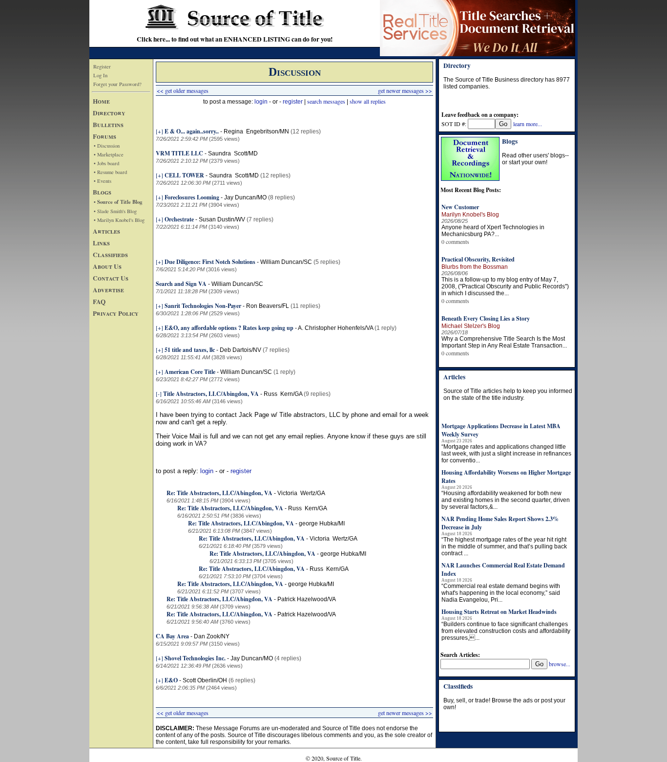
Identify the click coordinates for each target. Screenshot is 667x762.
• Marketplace (109, 154)
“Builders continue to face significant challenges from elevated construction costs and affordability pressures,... (505, 631)
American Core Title (190, 372)
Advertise (108, 290)
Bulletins (108, 125)
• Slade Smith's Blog (115, 211)
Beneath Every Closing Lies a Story (485, 318)
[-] (159, 393)
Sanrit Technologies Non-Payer (203, 306)
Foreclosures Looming (192, 197)
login (261, 101)
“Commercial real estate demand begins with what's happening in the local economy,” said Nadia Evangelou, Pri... (500, 593)
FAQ (99, 301)
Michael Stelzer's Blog (470, 326)
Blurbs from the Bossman (474, 266)
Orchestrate (179, 219)
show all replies (368, 101)
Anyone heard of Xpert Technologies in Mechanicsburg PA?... (492, 231)
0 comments (455, 241)
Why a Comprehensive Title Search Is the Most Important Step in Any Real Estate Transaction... (504, 342)
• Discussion (107, 145)
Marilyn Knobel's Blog (470, 214)
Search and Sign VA (181, 284)
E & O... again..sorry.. (192, 131)
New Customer (460, 207)
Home (101, 101)
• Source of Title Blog (118, 202)
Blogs (102, 192)
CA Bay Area (172, 636)
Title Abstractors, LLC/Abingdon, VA (211, 394)
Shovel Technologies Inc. (195, 658)
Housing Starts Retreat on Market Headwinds (499, 612)
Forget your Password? (117, 84)
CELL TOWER (184, 175)
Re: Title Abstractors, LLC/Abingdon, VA (219, 493)
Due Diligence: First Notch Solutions (210, 262)
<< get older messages (182, 90)
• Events (102, 180)
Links (101, 243)
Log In (100, 75)
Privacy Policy (116, 313)
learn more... (527, 124)
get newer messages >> (405, 90)
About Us (107, 266)
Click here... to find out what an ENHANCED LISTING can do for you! (235, 39)
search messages (326, 101)
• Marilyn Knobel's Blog (119, 220)
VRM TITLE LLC (179, 153)
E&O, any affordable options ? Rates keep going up (229, 328)
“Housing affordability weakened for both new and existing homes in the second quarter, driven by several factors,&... (505, 500)
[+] (159, 131)
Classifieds (110, 255)
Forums (104, 136)
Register (102, 66)
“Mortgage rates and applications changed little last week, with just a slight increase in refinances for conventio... (506, 453)
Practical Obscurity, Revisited (478, 259)
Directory (109, 113)
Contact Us (110, 278)
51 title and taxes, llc (190, 350)
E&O (171, 680)
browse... (559, 664)
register (293, 101)
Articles (106, 231)
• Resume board (110, 172)
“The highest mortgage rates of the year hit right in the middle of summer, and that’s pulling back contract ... (504, 546)
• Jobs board (106, 163)
